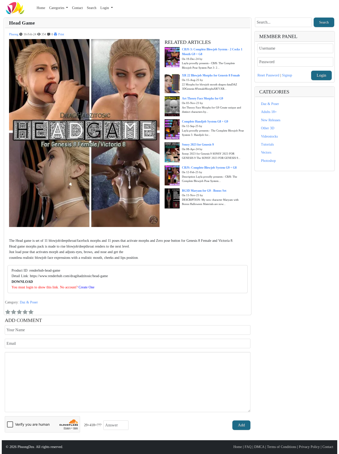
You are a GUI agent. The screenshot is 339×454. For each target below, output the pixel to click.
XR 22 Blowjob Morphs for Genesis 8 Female (211, 75)
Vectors (266, 152)
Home (237, 447)
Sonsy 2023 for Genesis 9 (198, 144)
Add (241, 425)
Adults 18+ (269, 112)
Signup (287, 75)
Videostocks (269, 136)
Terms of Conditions (281, 447)
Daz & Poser (29, 302)
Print (60, 34)
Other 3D (267, 128)
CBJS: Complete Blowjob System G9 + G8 (209, 167)
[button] (58, 8)
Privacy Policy (309, 447)
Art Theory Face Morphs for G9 (202, 98)
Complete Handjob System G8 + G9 (205, 121)
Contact (327, 447)
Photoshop (268, 161)
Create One (86, 287)
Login (321, 75)
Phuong (13, 34)
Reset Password (268, 75)
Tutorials (267, 144)
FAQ (248, 447)
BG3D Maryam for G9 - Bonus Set (204, 190)
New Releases (270, 120)
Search (324, 22)
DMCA (259, 447)
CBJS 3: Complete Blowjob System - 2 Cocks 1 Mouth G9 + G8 (212, 52)
